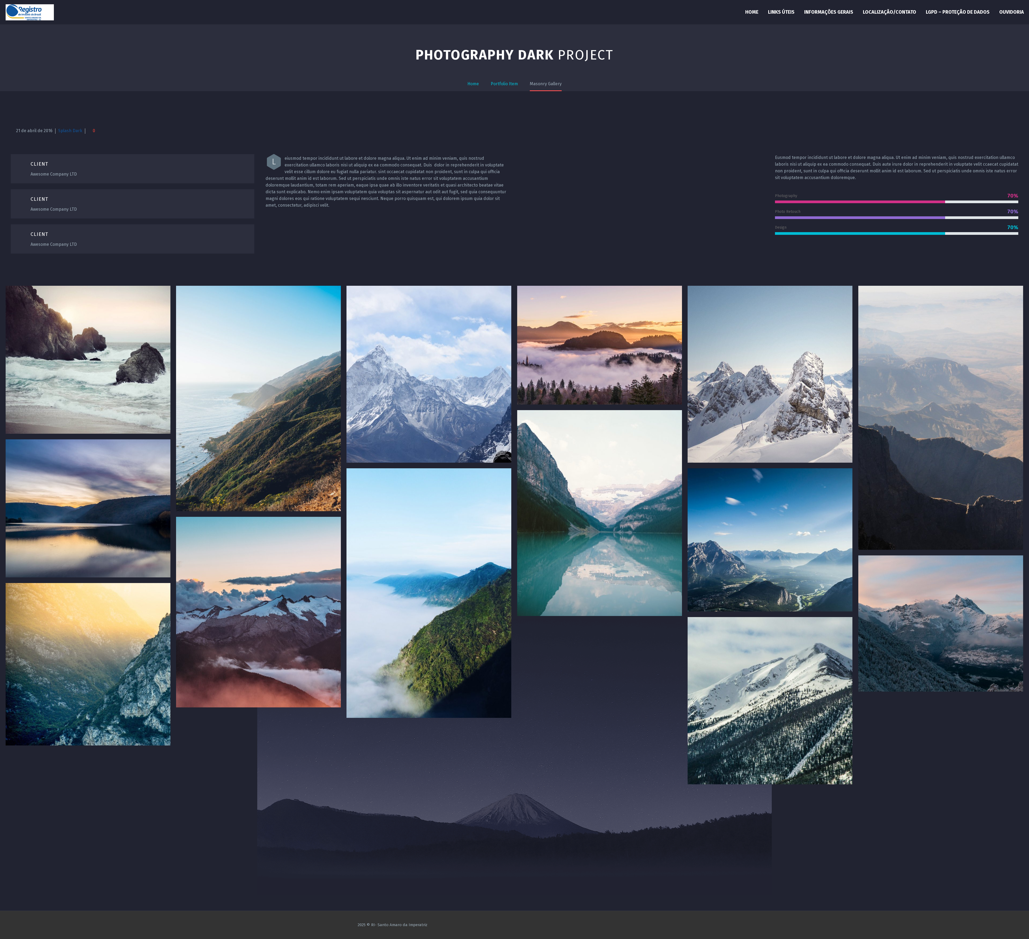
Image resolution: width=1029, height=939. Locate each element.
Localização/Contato (889, 12)
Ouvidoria (1011, 12)
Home (751, 12)
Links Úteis (781, 12)
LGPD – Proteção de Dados (958, 12)
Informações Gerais (828, 12)
